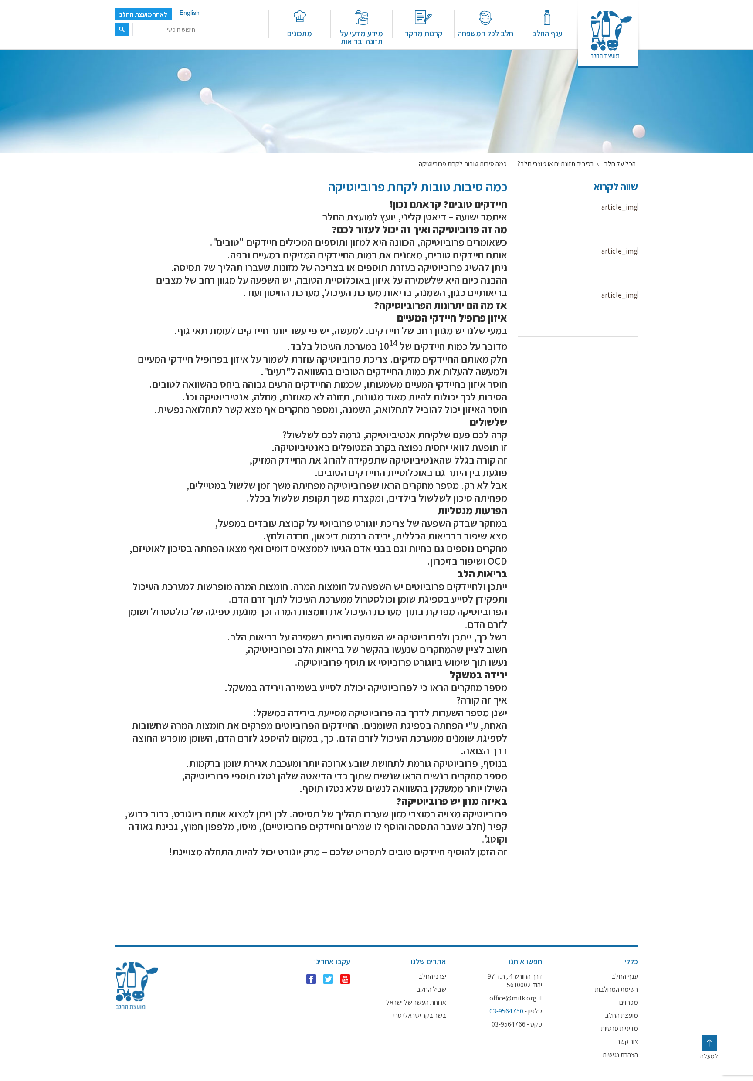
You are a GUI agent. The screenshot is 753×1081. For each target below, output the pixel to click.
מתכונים (299, 32)
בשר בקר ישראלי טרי (419, 1015)
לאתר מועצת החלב (143, 14)
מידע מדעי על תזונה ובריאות (361, 36)
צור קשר (627, 1041)
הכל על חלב (620, 163)
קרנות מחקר (423, 32)
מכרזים (628, 1002)
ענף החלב (547, 32)
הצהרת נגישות (620, 1055)
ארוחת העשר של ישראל (416, 1002)
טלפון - (515, 1011)
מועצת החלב (621, 1015)
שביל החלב (431, 989)
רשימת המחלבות (616, 989)
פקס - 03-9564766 (517, 1024)
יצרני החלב (432, 976)
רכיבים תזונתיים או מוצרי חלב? (555, 163)
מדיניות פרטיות (619, 1028)
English (190, 13)
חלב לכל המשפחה (485, 32)
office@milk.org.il (515, 998)
